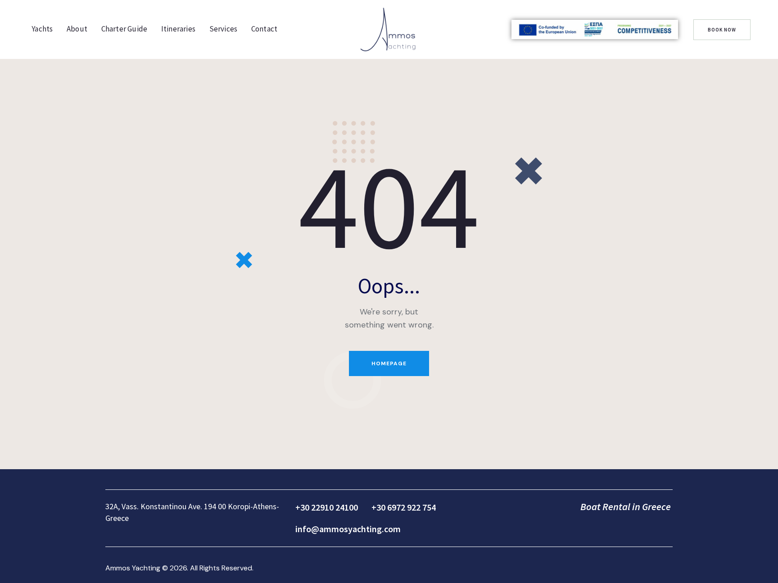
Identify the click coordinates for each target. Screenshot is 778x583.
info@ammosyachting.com (348, 528)
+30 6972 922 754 (403, 507)
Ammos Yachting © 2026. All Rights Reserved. (179, 568)
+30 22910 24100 (326, 507)
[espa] (594, 30)
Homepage (389, 363)
